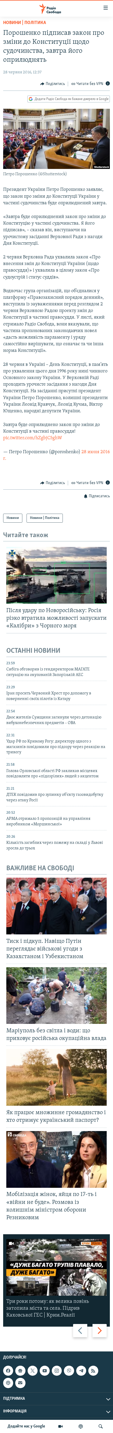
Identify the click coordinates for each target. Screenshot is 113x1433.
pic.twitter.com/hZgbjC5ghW (32, 438)
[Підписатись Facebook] (8, 1371)
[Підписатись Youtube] (45, 1371)
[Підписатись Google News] (20, 1371)
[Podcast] (8, 1383)
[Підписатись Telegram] (81, 1371)
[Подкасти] (81, 1426)
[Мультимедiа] (60, 1426)
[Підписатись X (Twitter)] (33, 1371)
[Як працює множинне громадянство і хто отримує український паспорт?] (56, 1077)
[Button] (52, 84)
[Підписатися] (20, 1383)
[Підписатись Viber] (69, 1371)
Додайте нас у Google (26, 1426)
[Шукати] (101, 1426)
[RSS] (93, 1371)
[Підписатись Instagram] (57, 1371)
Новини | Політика (24, 23)
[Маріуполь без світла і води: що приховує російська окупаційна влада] (56, 995)
